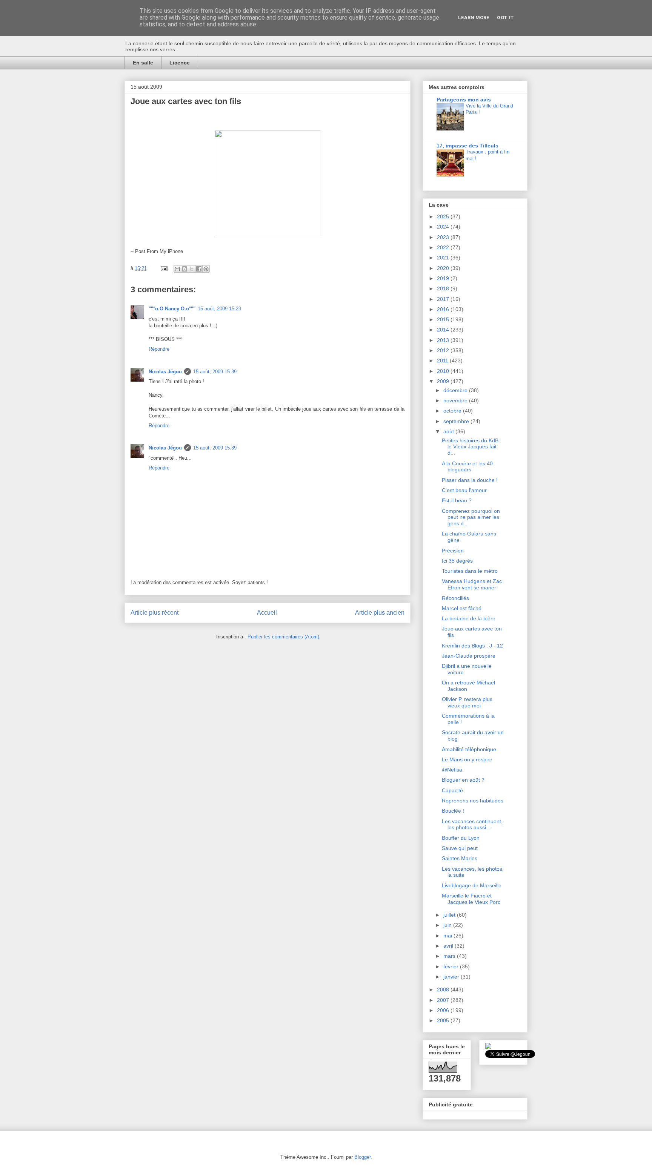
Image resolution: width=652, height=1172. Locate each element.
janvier (452, 977)
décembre (456, 390)
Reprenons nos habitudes (472, 801)
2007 (444, 1000)
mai (448, 936)
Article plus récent (154, 612)
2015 (444, 319)
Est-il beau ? (457, 500)
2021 (444, 258)
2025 (444, 216)
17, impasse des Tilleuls (467, 146)
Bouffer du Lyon (461, 838)
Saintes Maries (459, 858)
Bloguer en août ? (463, 780)
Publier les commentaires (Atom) (283, 637)
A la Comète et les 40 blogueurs (467, 466)
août (449, 431)
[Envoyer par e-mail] (177, 269)
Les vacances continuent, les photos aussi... (472, 824)
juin (448, 925)
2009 (444, 381)
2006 (444, 1010)
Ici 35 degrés (457, 561)
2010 (444, 371)
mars (450, 956)
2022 (444, 247)
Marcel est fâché (461, 608)
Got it (505, 17)
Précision (453, 551)
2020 (444, 268)
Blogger (362, 1157)
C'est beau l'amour (464, 490)
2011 (443, 360)
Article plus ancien (379, 612)
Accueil (267, 612)
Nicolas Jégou (165, 371)
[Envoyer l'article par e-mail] (163, 268)
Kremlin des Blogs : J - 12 (472, 646)
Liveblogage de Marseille (471, 885)
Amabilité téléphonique (469, 749)
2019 (444, 278)
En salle (143, 63)
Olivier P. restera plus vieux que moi (467, 702)
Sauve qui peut (460, 848)
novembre (456, 400)
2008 (444, 989)
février (451, 966)
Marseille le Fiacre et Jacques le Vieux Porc (471, 899)
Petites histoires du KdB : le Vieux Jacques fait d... (471, 446)
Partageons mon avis (464, 100)
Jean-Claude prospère (468, 656)
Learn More (473, 17)
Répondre (159, 349)
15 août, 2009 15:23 (219, 308)
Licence (179, 63)
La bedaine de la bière (468, 618)
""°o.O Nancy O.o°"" (172, 308)
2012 (444, 350)
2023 (444, 237)
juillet (450, 915)
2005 (444, 1020)
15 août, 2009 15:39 (215, 371)
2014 (444, 330)
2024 (444, 227)
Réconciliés (455, 598)
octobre (453, 411)
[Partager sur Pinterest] (206, 269)
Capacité (452, 790)
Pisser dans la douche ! (470, 480)
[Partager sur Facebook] (199, 269)
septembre (457, 421)
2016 (444, 309)
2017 (444, 299)
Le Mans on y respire (467, 759)
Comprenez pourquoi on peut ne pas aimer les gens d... (471, 517)
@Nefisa (452, 770)
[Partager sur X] (191, 269)
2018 (444, 288)
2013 (444, 340)
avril (449, 946)
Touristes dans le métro (470, 571)
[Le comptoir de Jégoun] (488, 1047)
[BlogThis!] (184, 269)
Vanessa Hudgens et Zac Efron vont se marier (472, 584)
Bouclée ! (453, 811)
